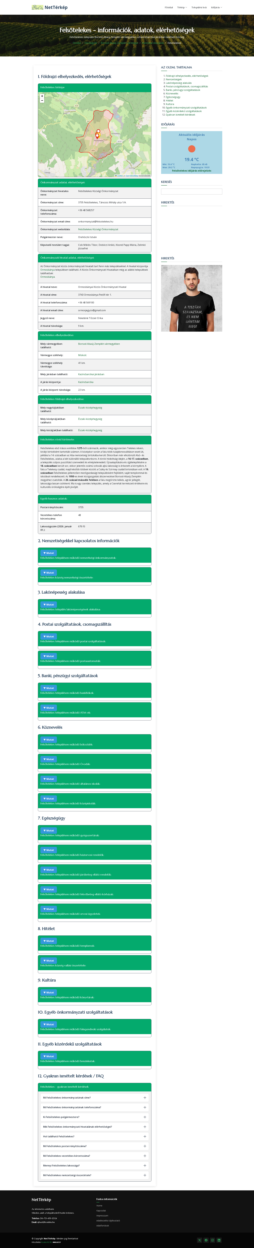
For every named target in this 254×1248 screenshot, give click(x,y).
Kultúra (170, 104)
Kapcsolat (101, 1211)
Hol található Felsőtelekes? (58, 1136)
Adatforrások (102, 1226)
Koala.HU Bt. (46, 1242)
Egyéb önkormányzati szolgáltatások (186, 107)
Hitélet (169, 100)
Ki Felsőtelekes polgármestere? (61, 1117)
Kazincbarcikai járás (153, 43)
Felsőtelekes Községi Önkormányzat (98, 229)
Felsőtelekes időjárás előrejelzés (191, 170)
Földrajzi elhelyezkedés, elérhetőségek (187, 75)
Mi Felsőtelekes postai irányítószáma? (65, 1146)
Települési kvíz (199, 7)
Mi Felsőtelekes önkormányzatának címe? (67, 1097)
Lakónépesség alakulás (179, 83)
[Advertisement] (191, 229)
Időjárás (215, 7)
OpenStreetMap (132, 175)
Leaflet (120, 175)
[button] (97, 136)
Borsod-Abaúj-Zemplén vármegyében (99, 343)
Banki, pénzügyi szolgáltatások (183, 90)
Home (99, 1206)
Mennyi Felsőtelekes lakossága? (61, 1165)
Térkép (181, 7)
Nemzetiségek (174, 79)
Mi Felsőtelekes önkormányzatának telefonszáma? (72, 1107)
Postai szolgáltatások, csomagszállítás (187, 86)
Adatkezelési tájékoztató (108, 1221)
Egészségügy (173, 97)
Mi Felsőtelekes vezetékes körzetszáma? (66, 1155)
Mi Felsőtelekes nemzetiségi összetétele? (67, 1175)
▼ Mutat (48, 553)
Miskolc (82, 355)
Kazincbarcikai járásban (91, 374)
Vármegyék (91, 43)
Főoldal (169, 7)
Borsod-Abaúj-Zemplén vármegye (119, 43)
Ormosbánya (47, 269)
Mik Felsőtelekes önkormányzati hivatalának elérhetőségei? (77, 1126)
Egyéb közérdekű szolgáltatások (184, 111)
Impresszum (102, 1216)
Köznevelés (172, 93)
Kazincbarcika (85, 382)
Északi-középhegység (90, 407)
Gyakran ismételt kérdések (180, 114)
